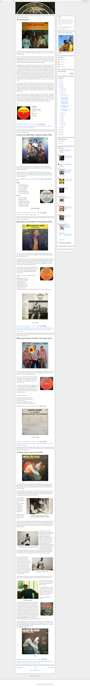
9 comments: (32, 124)
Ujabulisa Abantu (33, 214)
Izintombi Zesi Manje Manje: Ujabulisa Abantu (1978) (34, 135)
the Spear (61, 205)
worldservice (62, 187)
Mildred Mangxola (44, 126)
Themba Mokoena (20, 331)
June (62, 116)
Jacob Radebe (33, 443)
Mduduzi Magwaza (30, 329)
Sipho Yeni (38, 662)
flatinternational (61, 141)
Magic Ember (49, 661)
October (62, 92)
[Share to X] (41, 124)
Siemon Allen (62, 66)
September (63, 94)
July (61, 114)
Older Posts (51, 667)
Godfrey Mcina (41, 328)
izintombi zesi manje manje (24, 214)
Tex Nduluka (42, 329)
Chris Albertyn (62, 59)
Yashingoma (31, 127)
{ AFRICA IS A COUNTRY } (65, 150)
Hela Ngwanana (48, 328)
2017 (60, 81)
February (63, 123)
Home (35, 667)
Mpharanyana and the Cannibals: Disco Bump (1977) (34, 338)
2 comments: (33, 212)
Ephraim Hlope (22, 443)
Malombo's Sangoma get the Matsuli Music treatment (68, 171)
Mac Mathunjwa (23, 329)
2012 (60, 129)
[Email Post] (37, 124)
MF (32, 118)
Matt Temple (61, 61)
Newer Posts (19, 667)
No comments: (34, 659)
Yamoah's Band (67, 197)
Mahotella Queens (36, 126)
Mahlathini (30, 126)
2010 (60, 133)
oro (60, 178)
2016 (60, 83)
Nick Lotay (61, 64)
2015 (60, 85)
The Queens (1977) (22, 19)
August (62, 112)
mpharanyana (37, 329)
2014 (60, 87)
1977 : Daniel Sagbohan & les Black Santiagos (67, 226)
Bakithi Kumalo (22, 328)
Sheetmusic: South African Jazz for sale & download (65, 243)
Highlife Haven (62, 196)
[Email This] (39, 124)
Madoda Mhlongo (42, 661)
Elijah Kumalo (28, 328)
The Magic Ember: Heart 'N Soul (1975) (29, 452)
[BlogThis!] (40, 124)
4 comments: (33, 326)
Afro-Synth (61, 155)
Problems (61, 165)
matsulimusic (62, 169)
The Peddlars (24, 445)
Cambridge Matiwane (23, 126)
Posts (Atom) (37, 676)
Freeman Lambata (34, 328)
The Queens (26, 127)
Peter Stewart (33, 662)
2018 (60, 80)
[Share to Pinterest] (44, 124)
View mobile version (35, 670)
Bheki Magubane (29, 661)
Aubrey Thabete (22, 661)
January (62, 125)
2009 (60, 134)
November (63, 90)
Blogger (51, 684)
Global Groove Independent (65, 164)
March (62, 121)
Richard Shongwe (49, 443)
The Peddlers (48, 329)
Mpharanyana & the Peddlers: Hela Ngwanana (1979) (34, 222)
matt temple (27, 662)
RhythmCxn (62, 233)
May (62, 118)
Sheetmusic (60, 143)
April (62, 120)
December (63, 88)
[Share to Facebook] (43, 124)
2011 (60, 131)
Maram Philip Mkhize (20, 662)
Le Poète (66, 188)
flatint (60, 214)
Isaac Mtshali (28, 443)
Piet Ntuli (21, 127)
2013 (60, 127)
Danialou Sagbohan (63, 224)
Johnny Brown (36, 661)
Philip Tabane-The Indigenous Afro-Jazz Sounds (68, 208)
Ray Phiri (44, 443)
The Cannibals (19, 445)
